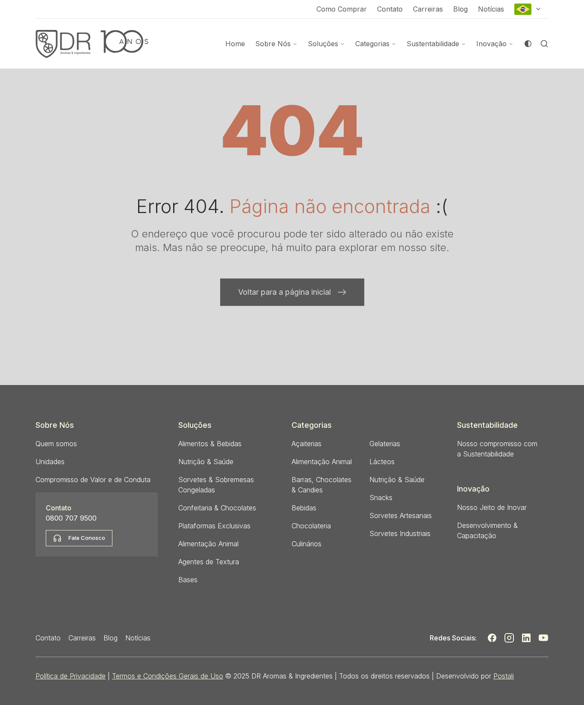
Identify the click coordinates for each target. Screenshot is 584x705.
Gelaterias (384, 443)
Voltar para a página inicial (284, 291)
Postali (503, 676)
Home (235, 43)
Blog (460, 9)
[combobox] (528, 9)
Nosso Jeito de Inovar (492, 507)
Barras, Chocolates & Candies (321, 484)
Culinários (306, 543)
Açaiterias (306, 443)
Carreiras (428, 9)
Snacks (380, 497)
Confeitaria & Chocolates (217, 508)
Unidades (50, 461)
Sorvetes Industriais (400, 533)
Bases (188, 579)
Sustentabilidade (433, 43)
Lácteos (382, 461)
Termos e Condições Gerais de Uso (167, 676)
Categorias (372, 43)
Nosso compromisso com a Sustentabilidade (497, 448)
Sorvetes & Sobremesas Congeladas (216, 484)
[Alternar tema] (528, 43)
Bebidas (304, 508)
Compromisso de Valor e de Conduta (92, 479)
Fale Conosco (86, 537)
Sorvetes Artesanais (400, 515)
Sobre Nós (273, 43)
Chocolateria (311, 525)
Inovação (491, 43)
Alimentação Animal (208, 543)
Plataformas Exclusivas (214, 525)
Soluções (323, 43)
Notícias (491, 9)
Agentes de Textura (208, 561)
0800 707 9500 (71, 518)
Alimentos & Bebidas (210, 443)
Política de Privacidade (70, 676)
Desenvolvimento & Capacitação (487, 530)
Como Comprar (341, 9)
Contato (390, 9)
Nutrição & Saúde (205, 461)
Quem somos (56, 443)
